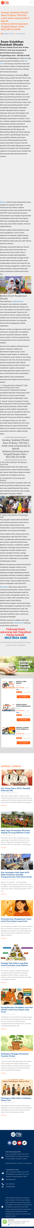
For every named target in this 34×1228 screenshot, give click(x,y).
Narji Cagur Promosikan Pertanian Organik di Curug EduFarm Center (15, 831)
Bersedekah (4, 587)
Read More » (4, 805)
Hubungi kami (19, 623)
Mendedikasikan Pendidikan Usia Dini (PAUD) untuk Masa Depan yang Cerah (17, 1009)
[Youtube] (19, 1143)
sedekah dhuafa (17, 301)
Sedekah (3, 202)
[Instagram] (14, 1143)
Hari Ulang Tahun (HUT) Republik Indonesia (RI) (15, 789)
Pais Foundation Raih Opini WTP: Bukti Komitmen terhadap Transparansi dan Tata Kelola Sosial (16, 874)
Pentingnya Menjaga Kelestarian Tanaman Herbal (15, 1055)
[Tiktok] (24, 1143)
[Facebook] (9, 1143)
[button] (31, 2)
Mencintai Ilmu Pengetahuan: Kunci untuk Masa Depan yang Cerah (16, 920)
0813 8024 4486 (16, 638)
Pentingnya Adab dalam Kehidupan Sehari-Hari (16, 1099)
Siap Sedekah (23, 696)
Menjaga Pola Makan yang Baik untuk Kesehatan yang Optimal (14, 964)
